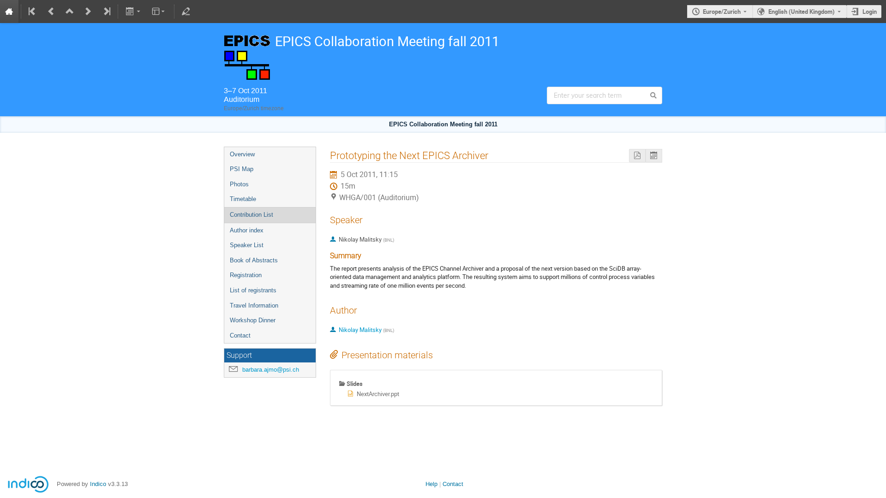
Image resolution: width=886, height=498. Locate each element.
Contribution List (251, 214)
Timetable (243, 199)
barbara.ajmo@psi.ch (270, 370)
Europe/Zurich (722, 11)
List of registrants (253, 290)
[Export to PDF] (637, 155)
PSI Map (241, 169)
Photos (239, 184)
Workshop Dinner (252, 320)
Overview (242, 154)
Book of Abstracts (254, 260)
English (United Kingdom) (801, 11)
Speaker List (246, 245)
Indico (98, 484)
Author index (246, 230)
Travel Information (254, 305)
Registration (246, 275)
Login (869, 11)
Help (431, 484)
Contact (240, 335)
